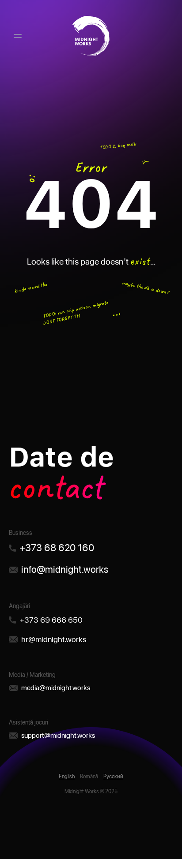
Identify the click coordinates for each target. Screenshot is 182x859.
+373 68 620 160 (56, 547)
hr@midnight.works (53, 639)
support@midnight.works (58, 735)
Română (89, 776)
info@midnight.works (64, 569)
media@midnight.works (55, 687)
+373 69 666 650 (51, 619)
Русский (113, 776)
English (67, 776)
